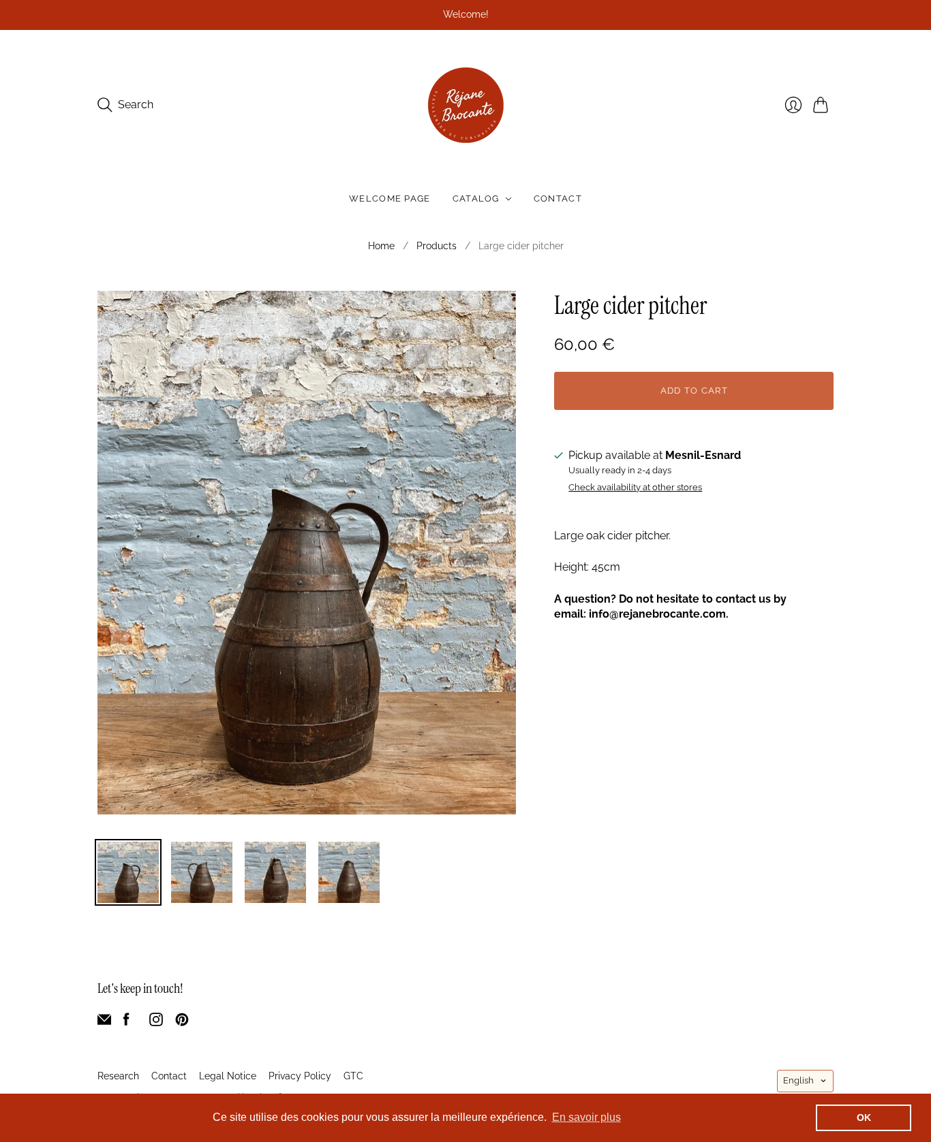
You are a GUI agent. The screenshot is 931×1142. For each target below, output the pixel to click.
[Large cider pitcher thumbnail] (128, 872)
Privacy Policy (300, 1075)
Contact (558, 198)
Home (381, 245)
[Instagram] (156, 1022)
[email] (104, 1022)
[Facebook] (126, 1022)
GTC (353, 1075)
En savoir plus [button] (586, 1117)
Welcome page (390, 198)
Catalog (476, 198)
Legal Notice (227, 1075)
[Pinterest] (182, 1022)
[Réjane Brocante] (465, 105)
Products (436, 245)
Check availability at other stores (635, 487)
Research (118, 1075)
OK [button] (864, 1117)
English (798, 1080)
